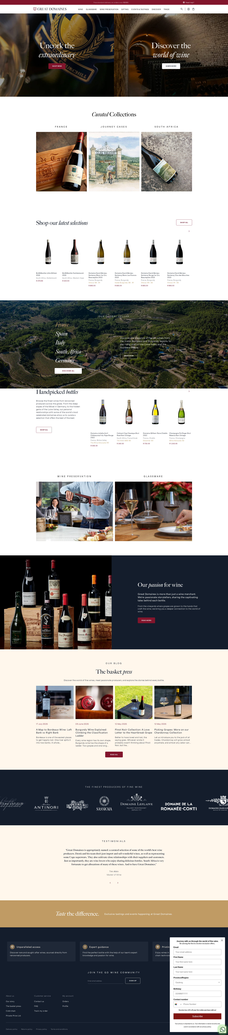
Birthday (177, 989)
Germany (64, 360)
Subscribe (197, 1016)
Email (175, 947)
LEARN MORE (171, 66)
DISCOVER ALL (68, 371)
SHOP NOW (129, 356)
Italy (60, 342)
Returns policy (26, 1029)
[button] (80, 9)
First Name (178, 957)
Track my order (41, 1010)
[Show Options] (219, 982)
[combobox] (197, 982)
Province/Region (181, 978)
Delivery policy (11, 1029)
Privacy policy (41, 1029)
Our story (10, 1001)
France (62, 324)
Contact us (39, 1001)
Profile (65, 1006)
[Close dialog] (222, 940)
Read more (146, 620)
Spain (61, 333)
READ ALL (114, 754)
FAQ (36, 1006)
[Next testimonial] (118, 883)
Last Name (178, 967)
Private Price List (13, 1015)
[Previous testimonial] (110, 883)
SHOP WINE (57, 66)
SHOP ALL (184, 222)
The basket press (13, 1006)
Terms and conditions (59, 1029)
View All (61, 184)
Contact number (180, 999)
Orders (65, 1001)
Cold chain (11, 1010)
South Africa (68, 351)
